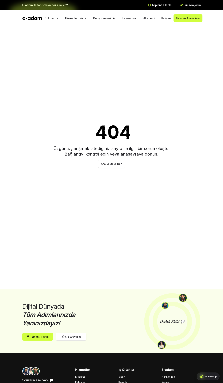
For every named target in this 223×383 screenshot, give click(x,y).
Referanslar (129, 18)
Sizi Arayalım (73, 336)
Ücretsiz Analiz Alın (188, 18)
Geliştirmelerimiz (104, 18)
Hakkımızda (168, 376)
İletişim (166, 18)
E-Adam (50, 18)
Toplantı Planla (39, 336)
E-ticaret (80, 376)
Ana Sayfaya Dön (111, 163)
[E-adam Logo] (32, 18)
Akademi (149, 18)
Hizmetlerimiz (74, 18)
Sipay (121, 376)
